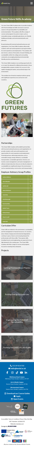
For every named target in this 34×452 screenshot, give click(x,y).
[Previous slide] (4, 125)
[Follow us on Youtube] (21, 372)
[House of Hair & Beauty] (17, 406)
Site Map (29, 419)
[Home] (8, 3)
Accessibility (4, 419)
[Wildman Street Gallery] (13, 411)
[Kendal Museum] (21, 411)
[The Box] (25, 406)
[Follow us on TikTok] (17, 372)
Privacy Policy (23, 419)
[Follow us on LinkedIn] (26, 372)
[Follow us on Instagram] (12, 372)
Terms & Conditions (13, 419)
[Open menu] (31, 3)
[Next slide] (30, 125)
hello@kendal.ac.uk (18, 368)
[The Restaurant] (9, 406)
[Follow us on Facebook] (7, 372)
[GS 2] (17, 125)
